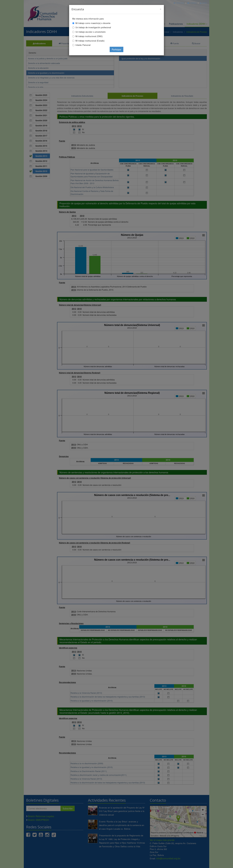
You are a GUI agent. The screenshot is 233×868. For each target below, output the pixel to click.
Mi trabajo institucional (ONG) (89, 36)
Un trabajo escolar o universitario (90, 31)
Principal (179, 3)
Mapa (204, 3)
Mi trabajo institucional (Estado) (89, 40)
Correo (193, 3)
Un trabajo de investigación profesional (93, 27)
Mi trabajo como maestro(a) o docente (92, 23)
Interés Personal (83, 44)
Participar (116, 49)
